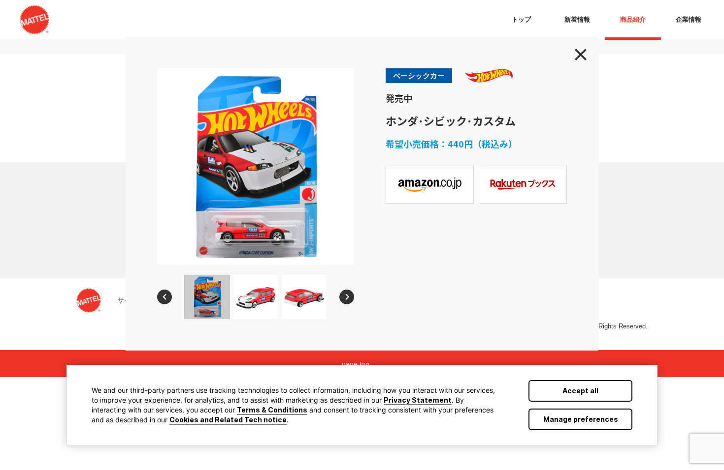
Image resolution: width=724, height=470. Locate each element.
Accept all (580, 390)
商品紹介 (633, 19)
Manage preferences (580, 419)
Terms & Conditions (272, 410)
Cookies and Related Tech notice (228, 419)
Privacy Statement (418, 400)
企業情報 (688, 19)
